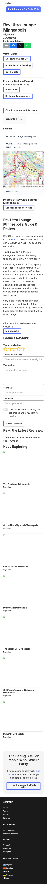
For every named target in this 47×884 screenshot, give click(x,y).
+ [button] (40, 178)
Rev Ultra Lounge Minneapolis (21, 136)
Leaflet (22, 186)
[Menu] (44, 3)
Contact (6, 845)
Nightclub (8, 34)
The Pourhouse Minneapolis (16, 484)
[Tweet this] (20, 45)
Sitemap (6, 818)
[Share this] (13, 45)
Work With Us (9, 830)
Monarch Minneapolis (13, 734)
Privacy (6, 814)
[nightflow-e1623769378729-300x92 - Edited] (8, 3)
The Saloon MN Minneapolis (16, 649)
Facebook (7, 848)
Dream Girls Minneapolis (15, 607)
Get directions (13, 191)
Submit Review (13, 423)
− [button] (40, 182)
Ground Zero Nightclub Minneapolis (20, 525)
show (20, 119)
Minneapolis (9, 37)
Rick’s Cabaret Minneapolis (16, 566)
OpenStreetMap (31, 186)
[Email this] (6, 45)
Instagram (7, 852)
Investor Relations (10, 834)
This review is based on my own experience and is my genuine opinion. (25, 412)
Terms (6, 811)
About (5, 808)
